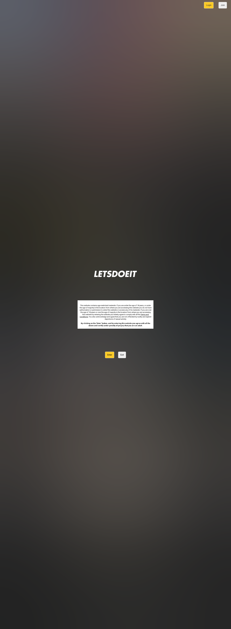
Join (223, 5)
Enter (109, 355)
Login (208, 5)
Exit (122, 355)
